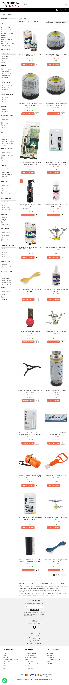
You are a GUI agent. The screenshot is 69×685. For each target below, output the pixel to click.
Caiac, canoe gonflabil (7, 30)
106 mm (5, 127)
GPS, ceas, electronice (7, 33)
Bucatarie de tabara (6, 28)
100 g (4, 101)
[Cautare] (66, 4)
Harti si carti (4, 35)
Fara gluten (6, 73)
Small (4, 109)
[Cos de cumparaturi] (66, 10)
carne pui (5, 77)
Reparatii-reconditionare (7, 43)
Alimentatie (4, 24)
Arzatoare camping (6, 26)
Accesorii (3, 22)
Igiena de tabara (5, 37)
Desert (4, 89)
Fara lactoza (6, 69)
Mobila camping (5, 41)
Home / (5, 14)
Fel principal (6, 85)
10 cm (4, 123)
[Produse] (2, 10)
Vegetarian (6, 75)
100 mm (5, 125)
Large (4, 111)
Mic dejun (5, 87)
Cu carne (5, 71)
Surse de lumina (5, 45)
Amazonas (6, 61)
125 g (4, 97)
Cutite (3, 32)
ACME (4, 58)
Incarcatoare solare (6, 39)
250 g (4, 99)
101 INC (5, 56)
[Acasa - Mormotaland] (10, 4)
